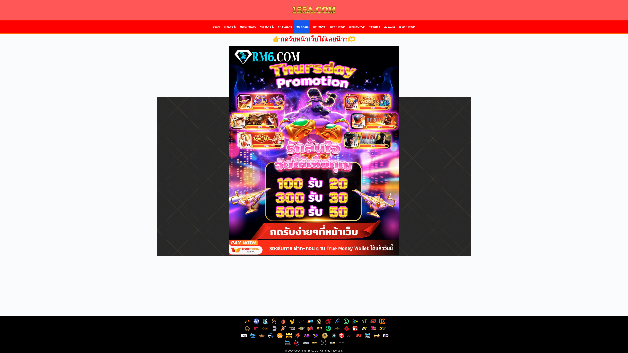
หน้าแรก (216, 27)
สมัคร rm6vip (319, 27)
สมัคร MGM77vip (357, 27)
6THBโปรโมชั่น (285, 27)
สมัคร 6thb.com (407, 27)
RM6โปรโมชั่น (302, 27)
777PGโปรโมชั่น (267, 27)
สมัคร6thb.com (337, 27)
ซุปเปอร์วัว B (374, 27)
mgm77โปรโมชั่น (248, 27)
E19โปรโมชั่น (230, 27)
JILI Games (389, 27)
